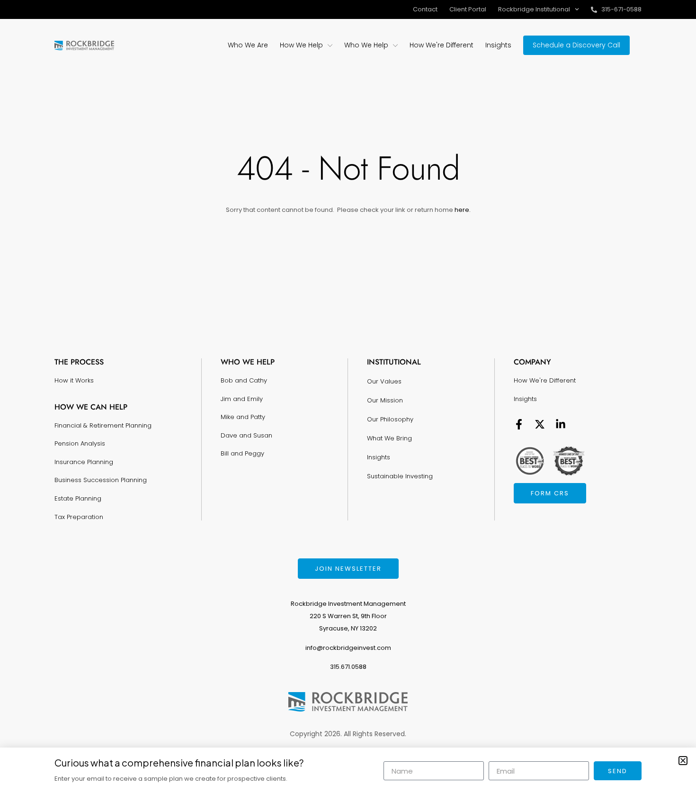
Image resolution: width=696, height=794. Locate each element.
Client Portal (467, 9)
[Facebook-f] (519, 424)
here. (462, 209)
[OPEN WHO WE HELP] (395, 45)
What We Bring (389, 438)
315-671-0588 (621, 9)
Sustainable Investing (400, 476)
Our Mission (385, 400)
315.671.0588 (348, 666)
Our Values (384, 381)
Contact (425, 9)
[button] (683, 760)
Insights (378, 457)
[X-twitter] (540, 424)
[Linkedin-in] (560, 424)
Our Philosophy (390, 419)
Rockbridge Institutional (534, 9)
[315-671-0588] (594, 10)
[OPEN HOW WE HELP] (330, 45)
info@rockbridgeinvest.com (348, 647)
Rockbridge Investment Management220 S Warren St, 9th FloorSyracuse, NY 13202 (348, 616)
